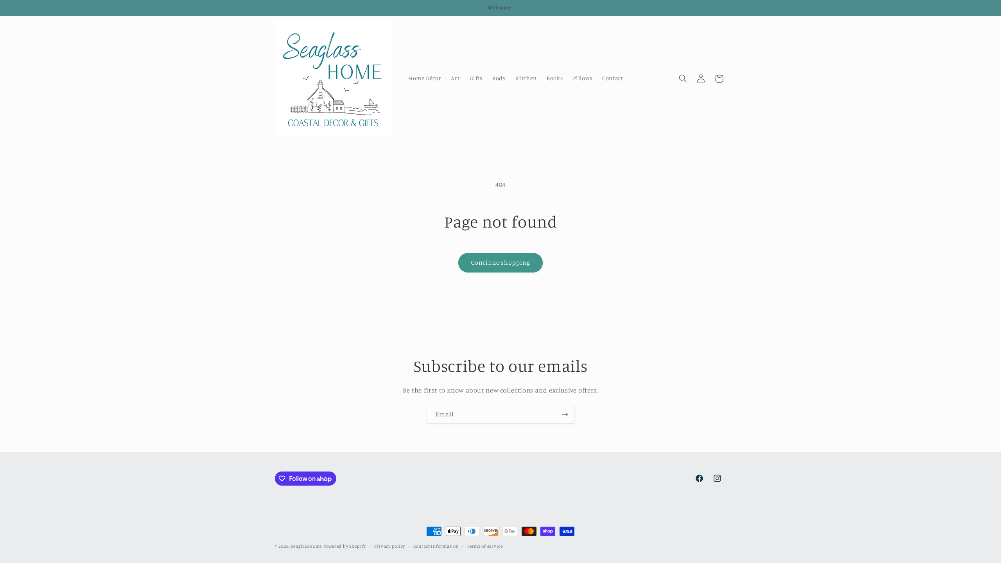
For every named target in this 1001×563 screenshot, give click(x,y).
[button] (683, 79)
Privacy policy (389, 546)
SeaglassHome (306, 546)
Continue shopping (501, 262)
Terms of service (485, 546)
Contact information (436, 546)
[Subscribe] (565, 414)
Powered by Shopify (344, 546)
